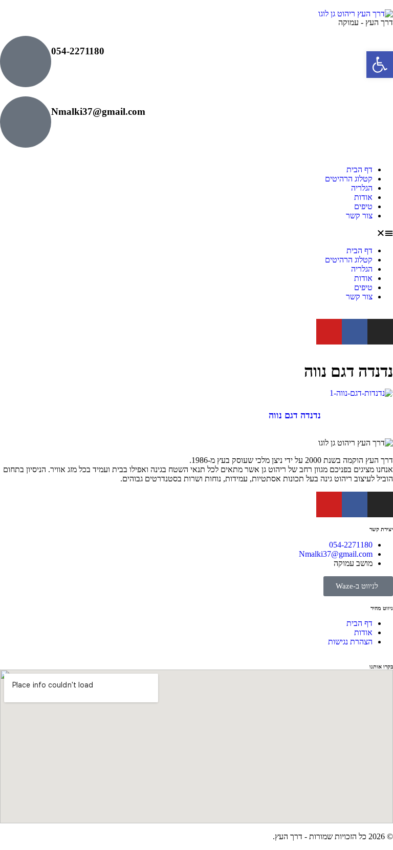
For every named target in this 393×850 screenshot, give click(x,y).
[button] (196, 233)
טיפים (363, 206)
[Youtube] (329, 332)
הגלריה (362, 188)
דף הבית (359, 169)
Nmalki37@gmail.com (98, 111)
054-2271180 (77, 51)
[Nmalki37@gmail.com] (25, 122)
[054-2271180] (25, 61)
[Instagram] (380, 332)
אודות (363, 197)
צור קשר (359, 215)
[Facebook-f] (354, 332)
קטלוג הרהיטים (349, 178)
